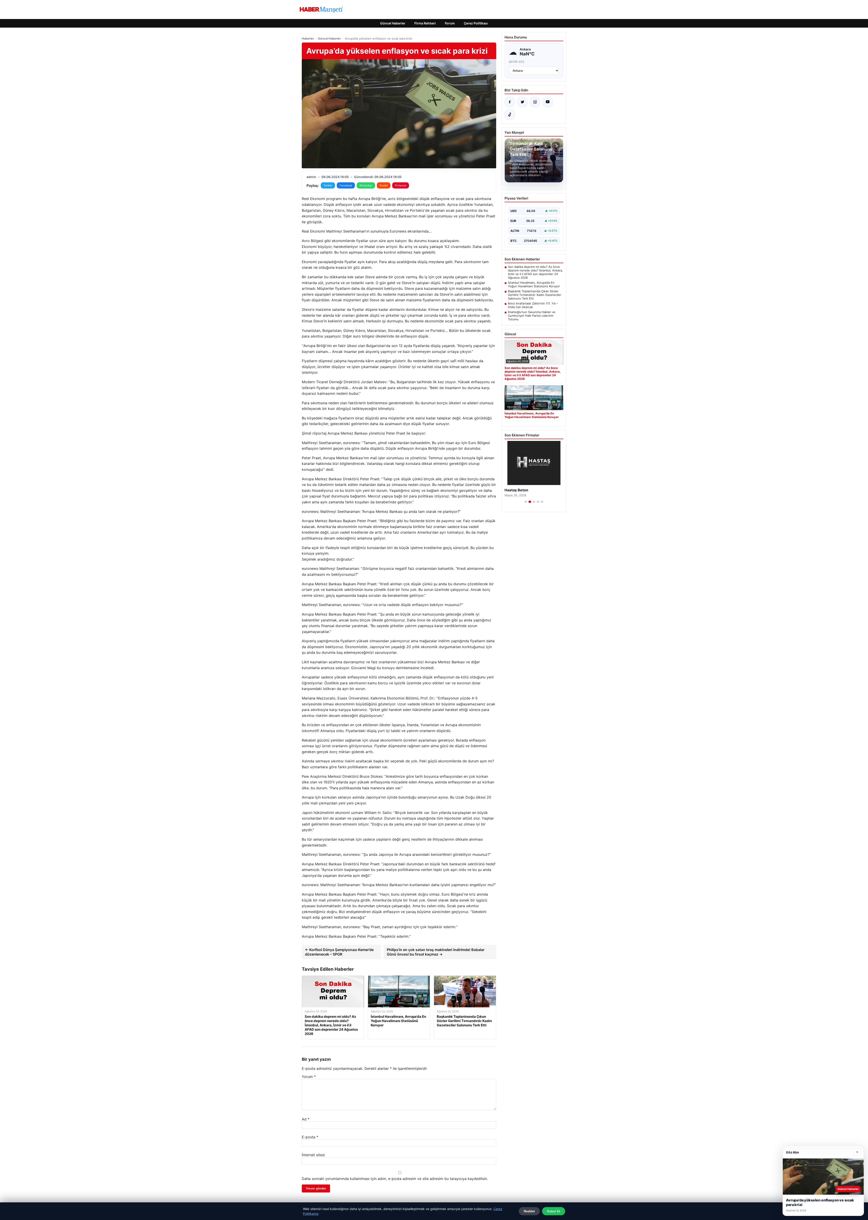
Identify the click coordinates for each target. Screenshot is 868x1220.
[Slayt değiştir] (525, 502)
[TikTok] (510, 114)
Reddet (529, 1211)
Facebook (346, 185)
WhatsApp (365, 185)
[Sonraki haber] (556, 146)
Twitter (327, 185)
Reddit (384, 185)
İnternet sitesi (313, 1155)
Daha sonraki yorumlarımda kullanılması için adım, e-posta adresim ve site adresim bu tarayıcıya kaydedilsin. (395, 1178)
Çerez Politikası (476, 23)
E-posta (310, 1137)
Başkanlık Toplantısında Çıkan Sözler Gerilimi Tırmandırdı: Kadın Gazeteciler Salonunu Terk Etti (534, 294)
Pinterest (400, 185)
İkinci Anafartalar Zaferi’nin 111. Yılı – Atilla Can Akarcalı (533, 305)
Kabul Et (553, 1211)
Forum (450, 23)
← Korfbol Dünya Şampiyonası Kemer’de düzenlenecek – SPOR (339, 951)
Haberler (308, 38)
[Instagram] (535, 102)
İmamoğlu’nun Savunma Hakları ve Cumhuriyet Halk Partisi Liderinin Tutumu (531, 315)
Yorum (309, 1076)
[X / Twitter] (522, 102)
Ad (305, 1119)
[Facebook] (510, 102)
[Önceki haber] (546, 146)
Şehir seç (517, 61)
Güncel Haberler (392, 23)
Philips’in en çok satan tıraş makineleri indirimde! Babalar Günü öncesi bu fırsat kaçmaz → (435, 951)
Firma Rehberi (425, 23)
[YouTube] (547, 102)
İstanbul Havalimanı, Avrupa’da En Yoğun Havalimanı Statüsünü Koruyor (534, 284)
